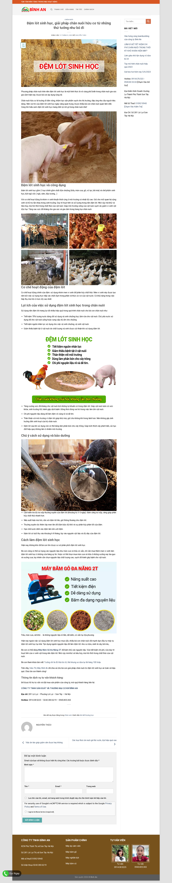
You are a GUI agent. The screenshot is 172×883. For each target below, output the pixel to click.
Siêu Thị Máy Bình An (38, 668)
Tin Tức (79, 9)
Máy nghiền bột (72, 858)
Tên (26, 786)
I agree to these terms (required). (41, 812)
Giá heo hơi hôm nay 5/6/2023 (137, 72)
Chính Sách (89, 9)
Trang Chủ (58, 9)
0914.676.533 (137, 79)
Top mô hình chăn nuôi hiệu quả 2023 (136, 65)
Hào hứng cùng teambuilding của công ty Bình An (136, 38)
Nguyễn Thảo (81, 35)
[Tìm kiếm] (51, 9)
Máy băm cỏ (71, 863)
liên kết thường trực (87, 715)
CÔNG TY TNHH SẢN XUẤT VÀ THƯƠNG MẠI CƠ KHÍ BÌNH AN (49, 688)
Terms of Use (40, 807)
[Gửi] (148, 21)
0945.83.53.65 (130, 82)
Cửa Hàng (69, 9)
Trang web (91, 786)
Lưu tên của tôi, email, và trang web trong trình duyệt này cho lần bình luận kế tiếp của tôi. (67, 798)
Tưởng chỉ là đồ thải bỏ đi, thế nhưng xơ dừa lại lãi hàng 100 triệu (72, 662)
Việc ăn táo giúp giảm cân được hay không (44, 742)
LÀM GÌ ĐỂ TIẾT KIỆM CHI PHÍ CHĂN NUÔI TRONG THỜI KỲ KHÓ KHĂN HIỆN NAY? (137, 47)
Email (58, 786)
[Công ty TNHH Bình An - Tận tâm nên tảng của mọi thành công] (34, 9)
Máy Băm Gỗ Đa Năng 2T (49, 650)
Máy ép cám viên (73, 846)
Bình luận (29, 765)
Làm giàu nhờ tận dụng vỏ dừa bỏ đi (137, 57)
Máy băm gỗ (71, 852)
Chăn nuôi (69, 19)
